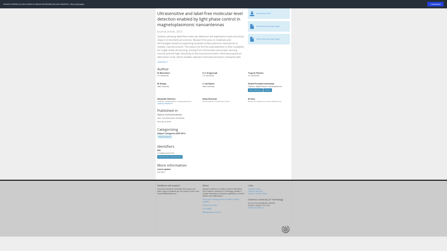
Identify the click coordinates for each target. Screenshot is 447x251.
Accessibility (207, 209)
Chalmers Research (255, 191)
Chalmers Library (254, 189)
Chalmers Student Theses (257, 193)
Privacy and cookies (210, 205)
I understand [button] (435, 4)
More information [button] (77, 4)
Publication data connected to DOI (170, 157)
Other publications (255, 90)
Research (268, 90)
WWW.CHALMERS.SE (256, 208)
